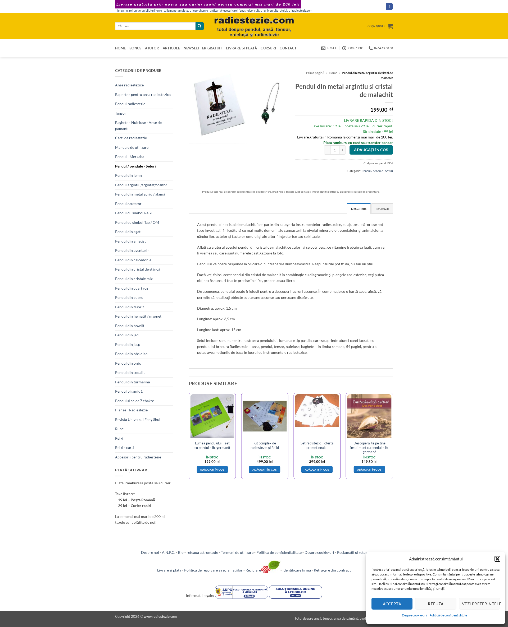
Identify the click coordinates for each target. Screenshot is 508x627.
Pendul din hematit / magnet (138, 316)
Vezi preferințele (481, 603)
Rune (119, 428)
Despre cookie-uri (414, 615)
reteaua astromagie (202, 552)
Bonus (135, 48)
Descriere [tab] (358, 208)
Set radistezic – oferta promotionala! (317, 445)
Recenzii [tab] (382, 208)
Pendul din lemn (128, 175)
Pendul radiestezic (130, 103)
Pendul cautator (128, 203)
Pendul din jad (127, 335)
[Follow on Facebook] (389, 6)
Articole (171, 48)
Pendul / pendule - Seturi (135, 166)
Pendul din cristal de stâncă (137, 269)
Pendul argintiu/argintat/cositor (141, 185)
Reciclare (253, 570)
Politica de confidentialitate (279, 552)
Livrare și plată (241, 48)
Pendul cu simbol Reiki (133, 213)
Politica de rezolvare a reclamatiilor (213, 570)
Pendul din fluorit (129, 307)
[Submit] (199, 26)
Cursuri (268, 48)
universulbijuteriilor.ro (148, 10)
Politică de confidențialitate (448, 615)
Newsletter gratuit (203, 48)
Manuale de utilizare (131, 147)
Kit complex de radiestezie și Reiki (265, 445)
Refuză (436, 603)
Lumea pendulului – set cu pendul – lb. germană (212, 445)
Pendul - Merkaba (129, 156)
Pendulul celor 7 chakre (134, 400)
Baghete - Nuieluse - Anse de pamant (138, 125)
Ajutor (152, 48)
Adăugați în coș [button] (212, 469)
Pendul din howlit (129, 325)
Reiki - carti (124, 447)
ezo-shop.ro (200, 10)
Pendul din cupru (129, 297)
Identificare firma (297, 570)
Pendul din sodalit (130, 372)
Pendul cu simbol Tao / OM (137, 222)
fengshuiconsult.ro (250, 10)
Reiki (119, 438)
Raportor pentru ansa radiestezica (143, 94)
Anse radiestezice (129, 85)
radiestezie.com (302, 10)
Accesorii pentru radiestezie (138, 457)
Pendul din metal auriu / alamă (140, 194)
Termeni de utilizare (237, 552)
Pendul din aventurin (132, 250)
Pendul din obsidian (131, 353)
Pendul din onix (128, 363)
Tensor (120, 113)
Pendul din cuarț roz (131, 288)
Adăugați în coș (371, 150)
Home (120, 48)
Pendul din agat (127, 231)
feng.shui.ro (124, 10)
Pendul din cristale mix (134, 278)
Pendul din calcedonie (133, 260)
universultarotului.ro (277, 10)
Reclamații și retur (352, 552)
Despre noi (150, 552)
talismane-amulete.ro (177, 10)
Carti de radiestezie (131, 138)
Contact (288, 48)
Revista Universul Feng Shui (137, 419)
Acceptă (392, 603)
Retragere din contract (332, 570)
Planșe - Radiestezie (131, 410)
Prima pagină (315, 73)
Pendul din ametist (130, 241)
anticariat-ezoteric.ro (223, 10)
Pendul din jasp (127, 344)
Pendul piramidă (129, 391)
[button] (497, 558)
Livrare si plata (169, 570)
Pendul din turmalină (132, 382)
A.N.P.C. (168, 552)
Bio (181, 552)
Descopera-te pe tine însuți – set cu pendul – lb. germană (369, 447)
